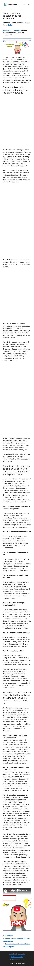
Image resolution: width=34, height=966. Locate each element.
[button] (23, 4)
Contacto (21, 954)
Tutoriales (16, 30)
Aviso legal (13, 954)
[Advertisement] (17, 113)
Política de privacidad (17, 960)
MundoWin (7, 30)
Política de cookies (17, 957)
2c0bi (10, 25)
